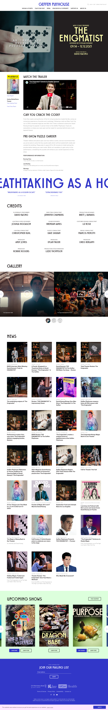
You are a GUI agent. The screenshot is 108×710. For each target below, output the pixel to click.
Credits (20, 15)
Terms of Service (41, 691)
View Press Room (11, 106)
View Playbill (10, 95)
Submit (54, 677)
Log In (91, 4)
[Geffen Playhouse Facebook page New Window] (51, 694)
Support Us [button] (74, 8)
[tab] (48, 320)
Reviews (14, 15)
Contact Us (68, 691)
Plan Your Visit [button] (40, 8)
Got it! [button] (99, 707)
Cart (94, 4)
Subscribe (14, 650)
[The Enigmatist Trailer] (27, 294)
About (8, 15)
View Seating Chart (12, 103)
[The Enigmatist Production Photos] (81, 294)
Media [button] (48, 8)
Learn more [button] (50, 707)
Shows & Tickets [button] (27, 8)
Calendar (95, 599)
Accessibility (59, 691)
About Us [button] (83, 8)
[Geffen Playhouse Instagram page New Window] (54, 694)
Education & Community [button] (60, 8)
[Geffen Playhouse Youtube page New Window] (57, 694)
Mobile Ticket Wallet (101, 4)
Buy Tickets (81, 650)
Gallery (25, 15)
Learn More (54, 650)
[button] (88, 4)
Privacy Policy (51, 691)
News (30, 15)
